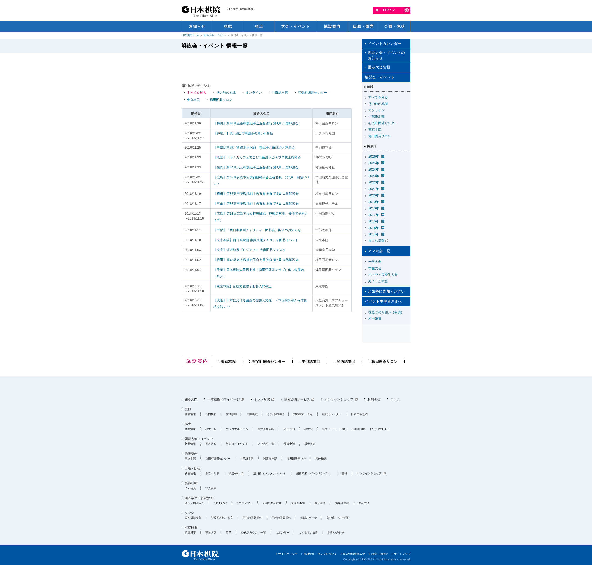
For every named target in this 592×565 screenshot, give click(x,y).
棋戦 (188, 409)
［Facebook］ (359, 429)
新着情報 (190, 414)
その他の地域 (226, 92)
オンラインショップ (338, 399)
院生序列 (289, 429)
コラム (395, 399)
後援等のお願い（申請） (386, 312)
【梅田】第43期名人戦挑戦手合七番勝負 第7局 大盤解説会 (256, 260)
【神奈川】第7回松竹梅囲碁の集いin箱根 (243, 133)
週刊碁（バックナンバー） (270, 473)
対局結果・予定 (303, 414)
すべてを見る (196, 92)
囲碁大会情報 (379, 67)
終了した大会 (378, 281)
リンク (189, 513)
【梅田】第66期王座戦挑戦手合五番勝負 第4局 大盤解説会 (256, 123)
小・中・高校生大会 (383, 274)
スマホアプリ (244, 503)
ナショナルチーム (237, 429)
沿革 (228, 532)
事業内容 (210, 532)
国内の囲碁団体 (252, 517)
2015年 (373, 228)
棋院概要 (191, 527)
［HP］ (332, 429)
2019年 (373, 202)
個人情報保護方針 (354, 554)
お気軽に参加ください (386, 291)
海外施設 (321, 458)
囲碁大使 (364, 503)
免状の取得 (298, 503)
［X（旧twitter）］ (380, 429)
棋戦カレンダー (332, 414)
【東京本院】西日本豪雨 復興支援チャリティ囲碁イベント (256, 240)
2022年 (373, 182)
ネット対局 (262, 399)
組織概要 (190, 532)
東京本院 (193, 100)
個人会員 (190, 488)
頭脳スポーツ (308, 517)
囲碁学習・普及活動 (199, 498)
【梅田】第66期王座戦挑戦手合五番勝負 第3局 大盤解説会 (256, 194)
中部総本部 (280, 92)
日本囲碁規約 (359, 414)
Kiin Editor (220, 503)
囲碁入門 (191, 399)
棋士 (188, 424)
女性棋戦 (231, 414)
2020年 (373, 195)
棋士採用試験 (266, 429)
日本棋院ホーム (190, 35)
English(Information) (242, 9)
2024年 (373, 169)
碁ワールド (212, 473)
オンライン (254, 92)
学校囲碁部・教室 (222, 517)
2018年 (373, 208)
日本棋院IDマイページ (223, 399)
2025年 (373, 163)
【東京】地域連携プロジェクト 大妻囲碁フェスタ (249, 250)
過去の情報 (376, 240)
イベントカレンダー (384, 44)
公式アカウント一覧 (253, 532)
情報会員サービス (297, 399)
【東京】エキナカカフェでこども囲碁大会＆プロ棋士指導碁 (257, 157)
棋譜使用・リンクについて (320, 554)
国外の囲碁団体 (281, 517)
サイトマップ (402, 554)
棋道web (234, 473)
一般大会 (374, 262)
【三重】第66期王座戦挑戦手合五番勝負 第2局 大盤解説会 (256, 203)
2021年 (373, 189)
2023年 (373, 176)
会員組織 (191, 483)
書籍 (344, 473)
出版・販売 (193, 468)
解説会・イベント (237, 443)
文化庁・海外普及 (338, 517)
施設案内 (191, 453)
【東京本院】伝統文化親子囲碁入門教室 (242, 286)
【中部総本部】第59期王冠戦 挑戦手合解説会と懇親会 (254, 147)
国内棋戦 (210, 414)
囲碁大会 (210, 443)
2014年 (373, 234)
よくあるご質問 (308, 532)
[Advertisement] (267, 67)
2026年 (373, 156)
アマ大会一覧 (379, 251)
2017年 (373, 215)
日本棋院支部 (193, 517)
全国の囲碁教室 (272, 503)
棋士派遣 (374, 318)
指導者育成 (342, 503)
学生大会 (374, 268)
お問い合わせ (336, 532)
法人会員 (210, 488)
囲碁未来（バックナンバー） (314, 473)
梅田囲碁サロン (221, 100)
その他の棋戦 (275, 414)
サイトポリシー (288, 554)
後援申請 (289, 443)
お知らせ (373, 399)
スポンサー (282, 532)
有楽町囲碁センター (312, 92)
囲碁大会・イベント (215, 35)
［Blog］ (343, 429)
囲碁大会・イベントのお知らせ (386, 55)
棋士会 (308, 429)
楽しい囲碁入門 (194, 503)
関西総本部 (346, 361)
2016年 (373, 221)
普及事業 (320, 503)
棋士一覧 (210, 429)
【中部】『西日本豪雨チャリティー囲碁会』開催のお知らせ (257, 230)
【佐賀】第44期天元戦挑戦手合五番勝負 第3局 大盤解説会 (256, 167)
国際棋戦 (252, 414)
